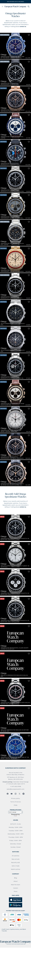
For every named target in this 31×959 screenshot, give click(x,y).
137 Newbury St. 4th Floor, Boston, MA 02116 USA (15, 778)
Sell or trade (15, 866)
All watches (15, 855)
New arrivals (15, 859)
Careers (15, 888)
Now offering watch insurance (15, 1)
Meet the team (15, 884)
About (16, 881)
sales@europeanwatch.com (15, 789)
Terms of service (15, 801)
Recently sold (15, 862)
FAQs (15, 805)
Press (15, 891)
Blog (15, 878)
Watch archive (15, 869)
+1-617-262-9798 (15, 786)
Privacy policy (15, 798)
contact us (23, 26)
